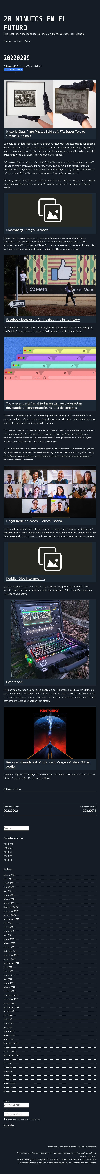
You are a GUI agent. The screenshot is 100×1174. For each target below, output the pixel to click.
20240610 (8, 852)
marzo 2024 (9, 895)
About (27, 41)
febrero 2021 (9, 1035)
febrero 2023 (9, 943)
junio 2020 (8, 1067)
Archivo (17, 41)
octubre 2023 (10, 915)
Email (6, 1110)
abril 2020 (8, 1075)
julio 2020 (8, 1063)
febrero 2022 (9, 987)
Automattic (90, 1146)
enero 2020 (9, 1087)
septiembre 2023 (11, 919)
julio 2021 (8, 1015)
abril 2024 (8, 891)
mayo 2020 (9, 1071)
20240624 (8, 848)
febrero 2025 (9, 875)
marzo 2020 (9, 1079)
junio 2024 (8, 883)
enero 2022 (9, 991)
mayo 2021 (9, 1023)
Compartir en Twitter (13, 69)
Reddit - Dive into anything (25, 578)
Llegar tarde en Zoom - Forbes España (34, 521)
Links (18, 789)
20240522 (8, 856)
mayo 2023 (9, 931)
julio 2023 (8, 923)
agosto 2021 (9, 1011)
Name (6, 1101)
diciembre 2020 (11, 1043)
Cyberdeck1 (14, 682)
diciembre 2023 (11, 907)
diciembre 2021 (10, 995)
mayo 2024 (9, 887)
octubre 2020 (10, 1051)
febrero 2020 (9, 1083)
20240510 (8, 860)
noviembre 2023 (11, 911)
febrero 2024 (9, 899)
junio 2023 (8, 927)
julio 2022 (8, 967)
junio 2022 (8, 971)
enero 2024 (9, 903)
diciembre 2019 (11, 1091)
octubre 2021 (9, 1003)
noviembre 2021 (11, 999)
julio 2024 (8, 879)
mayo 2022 (9, 975)
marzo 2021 (9, 1031)
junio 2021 (8, 1019)
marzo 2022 (9, 983)
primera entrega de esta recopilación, (28, 690)
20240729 (8, 844)
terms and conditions (30, 1119)
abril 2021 (8, 1027)
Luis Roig (37, 66)
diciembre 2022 (11, 951)
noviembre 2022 (11, 955)
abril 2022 (8, 979)
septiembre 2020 (11, 1055)
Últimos (7, 41)
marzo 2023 (9, 939)
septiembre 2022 (11, 963)
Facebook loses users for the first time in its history (43, 319)
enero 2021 (9, 1039)
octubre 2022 (10, 959)
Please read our (23, 1119)
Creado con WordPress (57, 1146)
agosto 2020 (9, 1059)
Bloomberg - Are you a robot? (27, 230)
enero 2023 (9, 947)
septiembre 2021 (11, 1007)
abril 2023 (8, 935)
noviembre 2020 (11, 1047)
